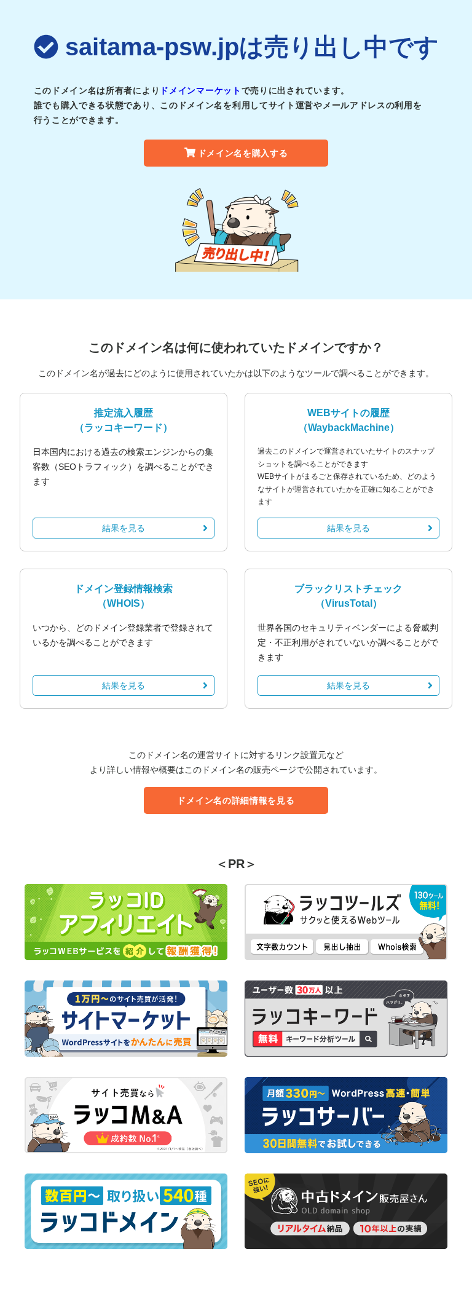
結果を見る (123, 528)
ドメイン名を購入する (243, 153)
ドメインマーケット (200, 90)
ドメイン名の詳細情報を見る (235, 800)
